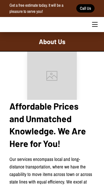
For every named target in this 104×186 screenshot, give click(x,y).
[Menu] (94, 24)
